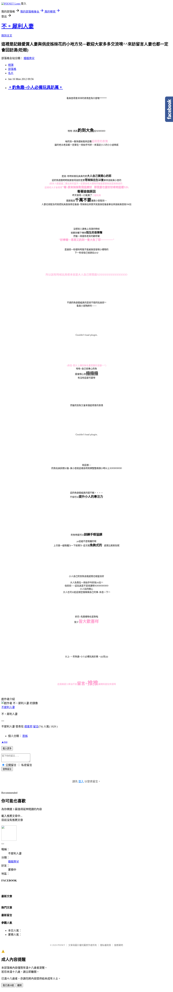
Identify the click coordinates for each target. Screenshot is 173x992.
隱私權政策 (105, 945)
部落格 (12, 69)
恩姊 (25, 736)
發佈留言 (7, 769)
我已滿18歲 (8, 985)
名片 (11, 73)
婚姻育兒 (29, 58)
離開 (19, 985)
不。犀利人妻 (17, 26)
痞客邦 (28, 726)
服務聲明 (118, 945)
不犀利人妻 (8, 707)
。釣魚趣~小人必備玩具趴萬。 (35, 87)
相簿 (11, 65)
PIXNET (61, 945)
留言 (36, 726)
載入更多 (7, 748)
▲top (4, 741)
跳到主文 (6, 35)
